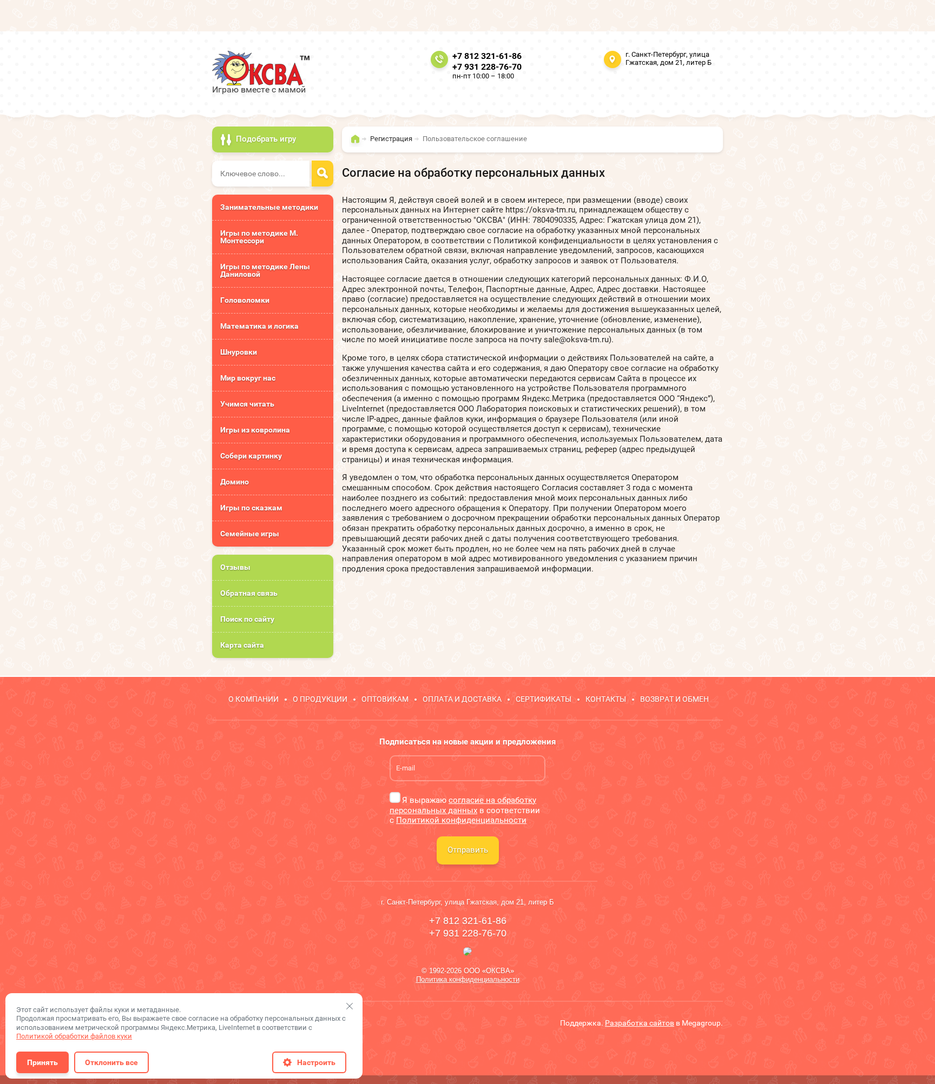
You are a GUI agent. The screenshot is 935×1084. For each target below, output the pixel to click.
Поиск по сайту (247, 619)
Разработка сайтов (639, 1023)
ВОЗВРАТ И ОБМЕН (674, 699)
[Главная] (358, 144)
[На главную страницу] (261, 68)
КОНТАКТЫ (605, 699)
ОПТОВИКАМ (385, 699)
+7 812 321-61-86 (487, 56)
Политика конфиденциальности (467, 979)
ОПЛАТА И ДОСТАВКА (462, 699)
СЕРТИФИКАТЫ (543, 699)
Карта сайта (242, 645)
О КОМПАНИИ (253, 699)
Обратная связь (249, 593)
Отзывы (235, 567)
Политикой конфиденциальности (461, 820)
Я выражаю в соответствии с (465, 810)
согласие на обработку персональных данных (463, 805)
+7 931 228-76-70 (487, 67)
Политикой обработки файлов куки (74, 1036)
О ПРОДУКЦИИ (320, 699)
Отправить (467, 850)
